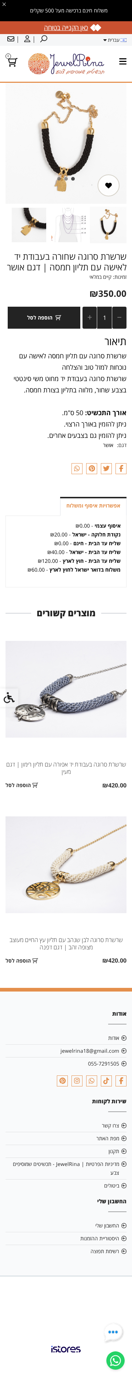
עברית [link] (114, 40)
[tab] (73, 179)
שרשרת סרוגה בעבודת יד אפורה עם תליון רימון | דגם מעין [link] (66, 768)
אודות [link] (113, 1037)
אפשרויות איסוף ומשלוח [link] (93, 505)
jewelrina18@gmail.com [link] (89, 1050)
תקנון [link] (114, 1151)
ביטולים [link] (111, 1185)
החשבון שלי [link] (107, 1225)
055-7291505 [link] (103, 1063)
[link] (115, 1360)
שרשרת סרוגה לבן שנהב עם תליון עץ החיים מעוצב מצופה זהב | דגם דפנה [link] (66, 943)
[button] (108, 225)
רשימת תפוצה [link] (105, 1251)
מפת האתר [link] (107, 1138)
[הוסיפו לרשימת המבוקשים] (109, 185)
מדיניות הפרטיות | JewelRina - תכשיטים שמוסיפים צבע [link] (66, 1168)
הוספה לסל (39, 317)
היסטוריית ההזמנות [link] (99, 1238)
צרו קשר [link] (110, 1125)
